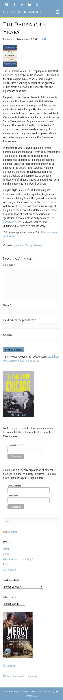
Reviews (37, 245)
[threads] (37, 4)
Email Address (15, 445)
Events (7, 564)
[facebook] (14, 4)
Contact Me (9, 569)
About (6, 554)
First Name (12, 495)
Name (7, 305)
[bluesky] (6, 4)
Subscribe (11, 531)
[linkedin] (29, 4)
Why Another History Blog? (18, 559)
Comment (9, 264)
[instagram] (22, 4)
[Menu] (57, 12)
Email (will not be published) (19, 320)
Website (7, 334)
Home (6, 548)
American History (23, 245)
